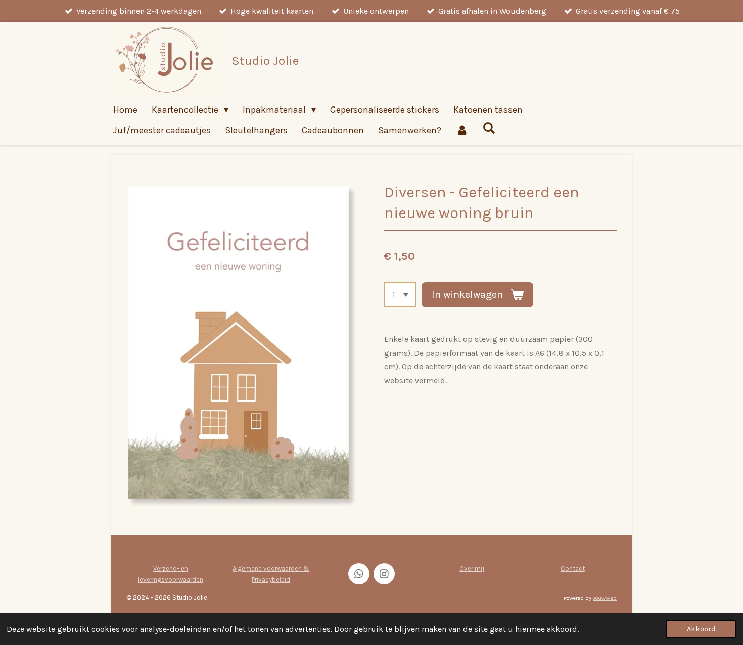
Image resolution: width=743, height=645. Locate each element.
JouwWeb (605, 598)
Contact (573, 568)
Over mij (471, 568)
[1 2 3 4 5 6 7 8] (400, 294)
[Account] (461, 130)
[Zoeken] (488, 128)
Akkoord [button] (701, 629)
